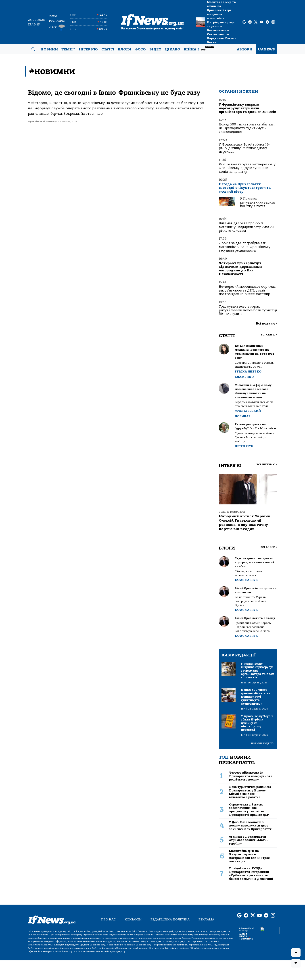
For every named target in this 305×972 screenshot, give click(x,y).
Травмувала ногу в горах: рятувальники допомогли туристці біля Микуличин (248, 310)
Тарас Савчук (246, 580)
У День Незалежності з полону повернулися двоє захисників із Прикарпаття (250, 825)
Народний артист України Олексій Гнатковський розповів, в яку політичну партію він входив (244, 522)
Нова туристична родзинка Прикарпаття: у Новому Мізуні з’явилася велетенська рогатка (250, 792)
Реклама (206, 919)
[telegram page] (267, 22)
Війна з (199, 48)
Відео (155, 49)
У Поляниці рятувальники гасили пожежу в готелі (257, 202)
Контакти (133, 919)
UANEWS (266, 49)
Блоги (124, 49)
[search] (33, 49)
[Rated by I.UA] (270, 930)
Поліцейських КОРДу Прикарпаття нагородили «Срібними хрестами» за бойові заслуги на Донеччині (251, 873)
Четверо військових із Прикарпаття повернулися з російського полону (250, 776)
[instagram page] (273, 22)
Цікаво (172, 49)
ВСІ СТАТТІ (269, 334)
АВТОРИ (244, 49)
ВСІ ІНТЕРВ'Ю (266, 464)
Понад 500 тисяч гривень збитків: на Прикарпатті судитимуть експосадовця (247, 128)
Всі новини (266, 323)
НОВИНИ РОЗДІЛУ (262, 743)
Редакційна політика (170, 919)
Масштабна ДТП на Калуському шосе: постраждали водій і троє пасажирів (249, 856)
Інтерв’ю (88, 49)
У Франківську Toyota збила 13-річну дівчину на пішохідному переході (244, 148)
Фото (140, 49)
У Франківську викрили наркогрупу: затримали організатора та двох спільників (247, 108)
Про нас (108, 919)
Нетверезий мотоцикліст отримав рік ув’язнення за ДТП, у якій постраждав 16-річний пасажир (247, 290)
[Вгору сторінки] (296, 952)
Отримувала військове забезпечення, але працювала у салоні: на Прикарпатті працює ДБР (249, 809)
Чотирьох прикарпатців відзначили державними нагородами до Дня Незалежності (240, 268)
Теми (67, 49)
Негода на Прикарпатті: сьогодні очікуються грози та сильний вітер (245, 188)
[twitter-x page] (255, 22)
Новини (49, 49)
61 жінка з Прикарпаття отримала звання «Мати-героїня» (248, 840)
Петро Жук (244, 446)
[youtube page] (261, 22)
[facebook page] (250, 22)
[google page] (244, 22)
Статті (107, 49)
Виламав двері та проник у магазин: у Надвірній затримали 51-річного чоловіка (248, 227)
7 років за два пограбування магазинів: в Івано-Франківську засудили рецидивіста (244, 246)
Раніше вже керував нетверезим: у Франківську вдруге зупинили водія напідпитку (247, 168)
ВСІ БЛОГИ (268, 547)
